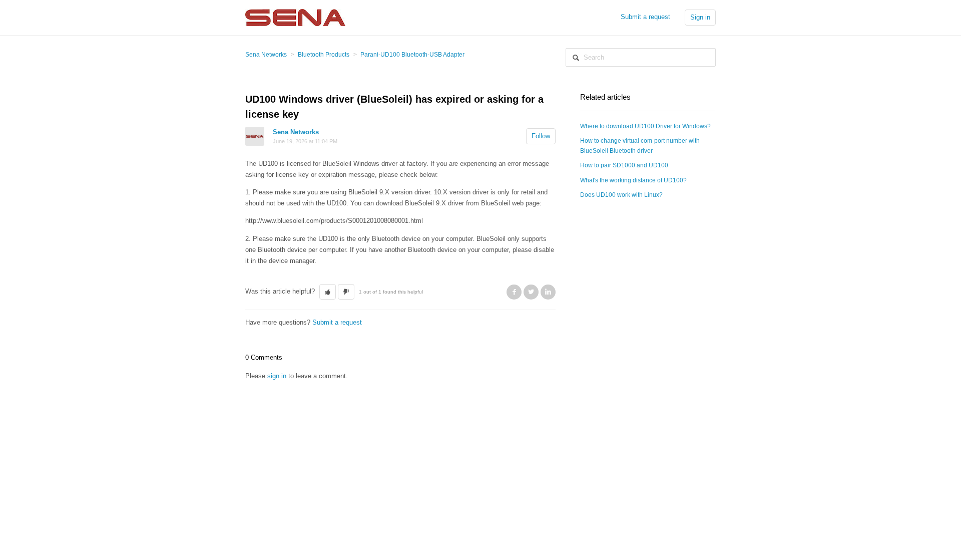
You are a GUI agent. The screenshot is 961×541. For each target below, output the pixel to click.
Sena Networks (266, 54)
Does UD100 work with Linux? (621, 194)
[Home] (295, 17)
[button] (327, 292)
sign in (276, 376)
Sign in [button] (700, 17)
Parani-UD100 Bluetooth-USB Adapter (412, 54)
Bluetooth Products (323, 54)
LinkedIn (548, 292)
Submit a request (645, 17)
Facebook (514, 292)
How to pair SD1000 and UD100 (624, 165)
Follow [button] (541, 136)
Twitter (531, 292)
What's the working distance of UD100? (633, 180)
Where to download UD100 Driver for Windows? (645, 126)
